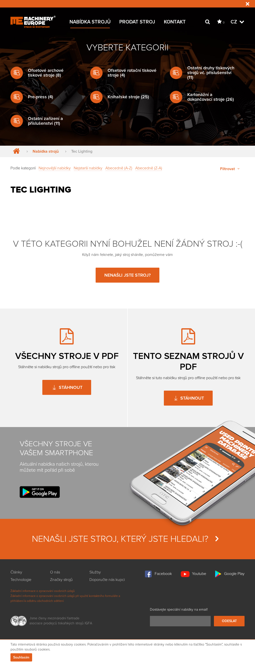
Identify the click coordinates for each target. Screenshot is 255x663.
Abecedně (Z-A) (148, 168)
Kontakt (175, 22)
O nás (55, 572)
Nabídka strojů (90, 22)
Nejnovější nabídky (55, 168)
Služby (95, 572)
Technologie (20, 579)
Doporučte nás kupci (107, 579)
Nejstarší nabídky (88, 168)
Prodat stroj (137, 22)
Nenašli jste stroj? (127, 275)
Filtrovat (228, 168)
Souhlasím (21, 657)
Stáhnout (70, 387)
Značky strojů (61, 579)
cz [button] (234, 22)
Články (16, 572)
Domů (15, 151)
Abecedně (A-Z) (118, 168)
